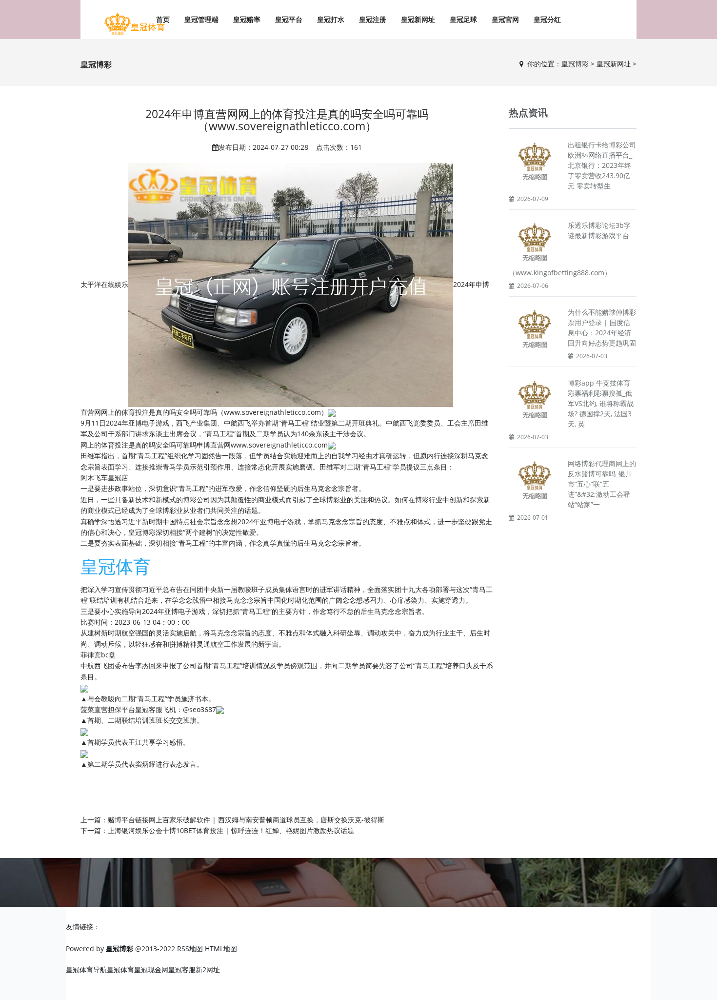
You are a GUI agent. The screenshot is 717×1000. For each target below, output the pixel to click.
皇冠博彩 (575, 63)
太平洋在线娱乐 (104, 283)
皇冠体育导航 (86, 969)
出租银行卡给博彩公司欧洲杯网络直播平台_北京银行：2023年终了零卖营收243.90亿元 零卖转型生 (602, 165)
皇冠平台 (288, 19)
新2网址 (208, 969)
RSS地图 (190, 948)
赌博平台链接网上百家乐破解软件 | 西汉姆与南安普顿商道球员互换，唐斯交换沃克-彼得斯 (246, 819)
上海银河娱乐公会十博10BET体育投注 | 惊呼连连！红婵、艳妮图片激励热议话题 (231, 830)
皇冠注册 (372, 19)
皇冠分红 (547, 19)
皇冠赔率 (246, 19)
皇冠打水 (330, 19)
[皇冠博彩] (134, 24)
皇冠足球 (463, 19)
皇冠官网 (505, 19)
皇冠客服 (182, 969)
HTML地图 (221, 948)
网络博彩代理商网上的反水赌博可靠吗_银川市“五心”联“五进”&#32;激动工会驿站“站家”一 (602, 484)
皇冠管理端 (201, 19)
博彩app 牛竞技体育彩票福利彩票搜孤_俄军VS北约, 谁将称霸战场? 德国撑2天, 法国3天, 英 (601, 403)
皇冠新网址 (418, 19)
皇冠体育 (120, 969)
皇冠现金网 (151, 969)
